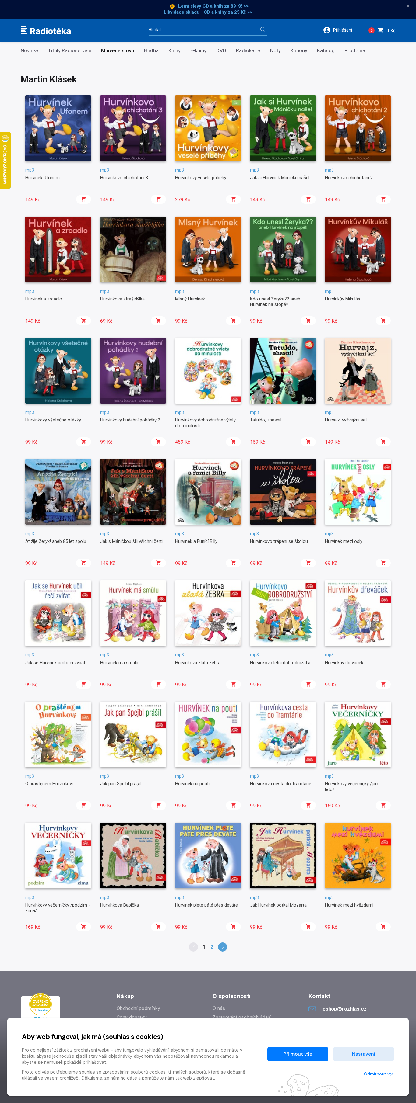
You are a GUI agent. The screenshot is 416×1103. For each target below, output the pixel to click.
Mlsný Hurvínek (190, 299)
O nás (219, 1008)
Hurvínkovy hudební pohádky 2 (130, 420)
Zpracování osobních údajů (242, 1017)
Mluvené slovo (117, 50)
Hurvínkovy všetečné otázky (53, 420)
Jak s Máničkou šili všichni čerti (131, 541)
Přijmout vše (298, 1054)
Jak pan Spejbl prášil (120, 783)
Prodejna (354, 50)
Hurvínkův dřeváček (344, 662)
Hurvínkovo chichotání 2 (349, 177)
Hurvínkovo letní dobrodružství (280, 662)
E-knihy (198, 50)
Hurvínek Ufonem (42, 177)
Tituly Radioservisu (69, 50)
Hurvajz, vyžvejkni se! (346, 420)
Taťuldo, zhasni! (265, 420)
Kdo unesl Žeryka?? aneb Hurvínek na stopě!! (275, 301)
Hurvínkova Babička (119, 905)
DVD (221, 50)
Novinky (29, 50)
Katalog (326, 50)
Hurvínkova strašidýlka (122, 299)
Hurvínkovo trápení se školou (279, 541)
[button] (341, 30)
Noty (275, 50)
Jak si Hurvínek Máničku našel (279, 177)
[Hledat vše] (262, 30)
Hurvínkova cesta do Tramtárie (280, 783)
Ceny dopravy (132, 1017)
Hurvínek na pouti (192, 783)
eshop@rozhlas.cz (345, 1009)
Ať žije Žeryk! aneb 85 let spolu (55, 541)
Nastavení (363, 1054)
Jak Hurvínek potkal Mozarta (278, 905)
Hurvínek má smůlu (119, 662)
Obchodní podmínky (138, 1008)
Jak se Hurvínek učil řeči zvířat (55, 662)
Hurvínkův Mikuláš (342, 299)
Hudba (151, 50)
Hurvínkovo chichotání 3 (124, 177)
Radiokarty (248, 50)
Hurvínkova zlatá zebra (197, 662)
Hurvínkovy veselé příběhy (200, 177)
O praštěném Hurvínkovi (49, 783)
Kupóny (299, 50)
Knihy (174, 50)
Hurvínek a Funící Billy (196, 541)
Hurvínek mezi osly (343, 541)
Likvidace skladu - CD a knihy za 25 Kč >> (208, 12)
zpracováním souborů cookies (134, 1072)
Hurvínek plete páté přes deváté (206, 905)
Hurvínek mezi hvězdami (349, 905)
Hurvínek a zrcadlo (43, 299)
